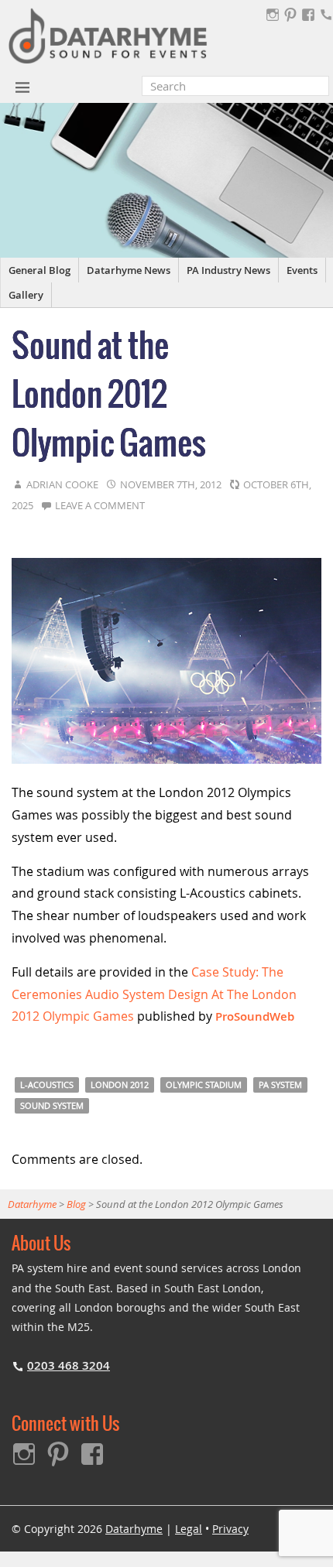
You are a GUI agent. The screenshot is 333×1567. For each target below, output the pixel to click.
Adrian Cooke (62, 484)
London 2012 (120, 1084)
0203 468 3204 (68, 1365)
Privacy (230, 1528)
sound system (52, 1105)
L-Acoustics (47, 1084)
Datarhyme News (128, 270)
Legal (188, 1528)
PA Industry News (228, 270)
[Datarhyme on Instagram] (273, 15)
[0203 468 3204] (326, 15)
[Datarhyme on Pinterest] (290, 15)
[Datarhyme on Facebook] (308, 15)
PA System (280, 1084)
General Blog (39, 270)
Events (302, 270)
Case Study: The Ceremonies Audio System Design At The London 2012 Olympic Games (154, 994)
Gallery (26, 295)
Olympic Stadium (204, 1084)
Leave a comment (100, 505)
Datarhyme (134, 1528)
